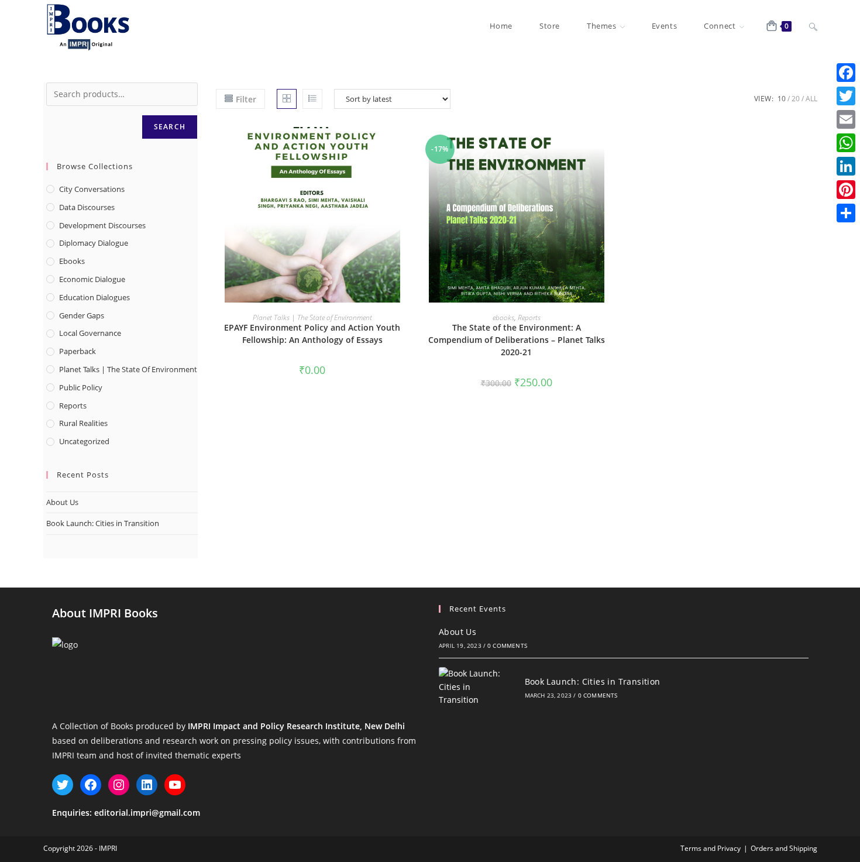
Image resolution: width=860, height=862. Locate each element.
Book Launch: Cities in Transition (102, 523)
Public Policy (80, 387)
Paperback (77, 351)
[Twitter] (846, 96)
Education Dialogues (94, 297)
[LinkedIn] (846, 166)
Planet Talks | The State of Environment (312, 317)
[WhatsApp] (846, 142)
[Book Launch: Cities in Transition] (474, 686)
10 (782, 99)
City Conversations (92, 189)
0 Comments (507, 645)
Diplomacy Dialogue (93, 243)
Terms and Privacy (710, 848)
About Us (62, 502)
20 (796, 99)
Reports (529, 317)
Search (169, 127)
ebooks (503, 317)
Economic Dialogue (92, 279)
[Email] (846, 119)
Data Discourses (87, 207)
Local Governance (90, 333)
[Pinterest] (846, 189)
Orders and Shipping (784, 848)
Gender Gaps (81, 315)
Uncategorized (84, 441)
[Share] (846, 213)
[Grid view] (287, 99)
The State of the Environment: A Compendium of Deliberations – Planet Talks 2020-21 (516, 340)
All (811, 99)
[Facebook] (846, 72)
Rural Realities (83, 423)
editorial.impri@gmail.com (147, 812)
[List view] (312, 99)
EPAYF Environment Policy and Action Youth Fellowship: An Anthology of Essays (312, 333)
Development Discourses (102, 225)
